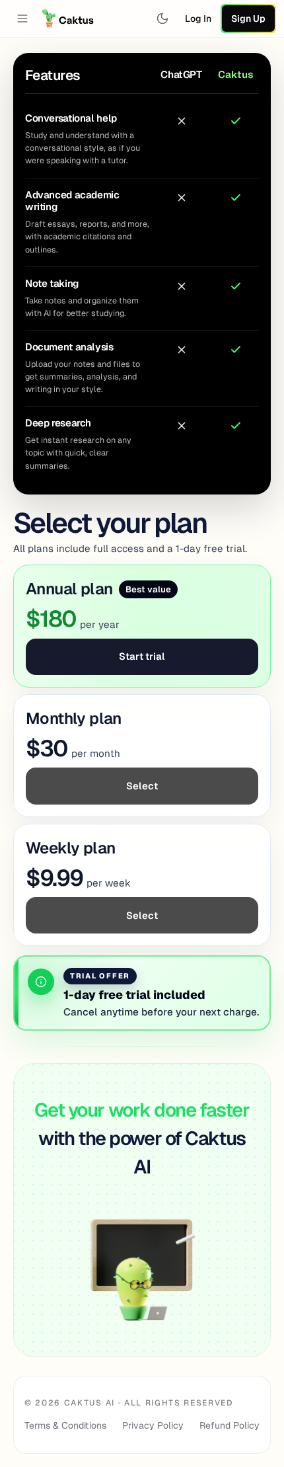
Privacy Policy (153, 1425)
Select (142, 785)
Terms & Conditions (65, 1425)
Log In (198, 18)
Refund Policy (229, 1425)
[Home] (68, 18)
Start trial (142, 656)
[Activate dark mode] (162, 18)
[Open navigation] (22, 18)
